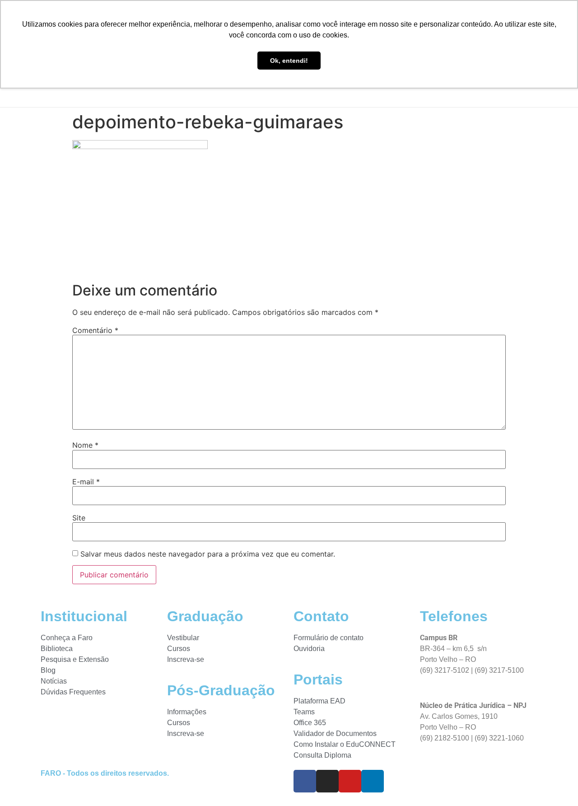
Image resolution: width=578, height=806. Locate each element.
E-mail (86, 481)
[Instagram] (327, 781)
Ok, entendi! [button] (289, 60)
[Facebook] (305, 781)
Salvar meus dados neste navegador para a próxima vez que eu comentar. (207, 554)
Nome (85, 445)
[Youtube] (350, 781)
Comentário (95, 330)
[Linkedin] (372, 781)
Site (78, 517)
